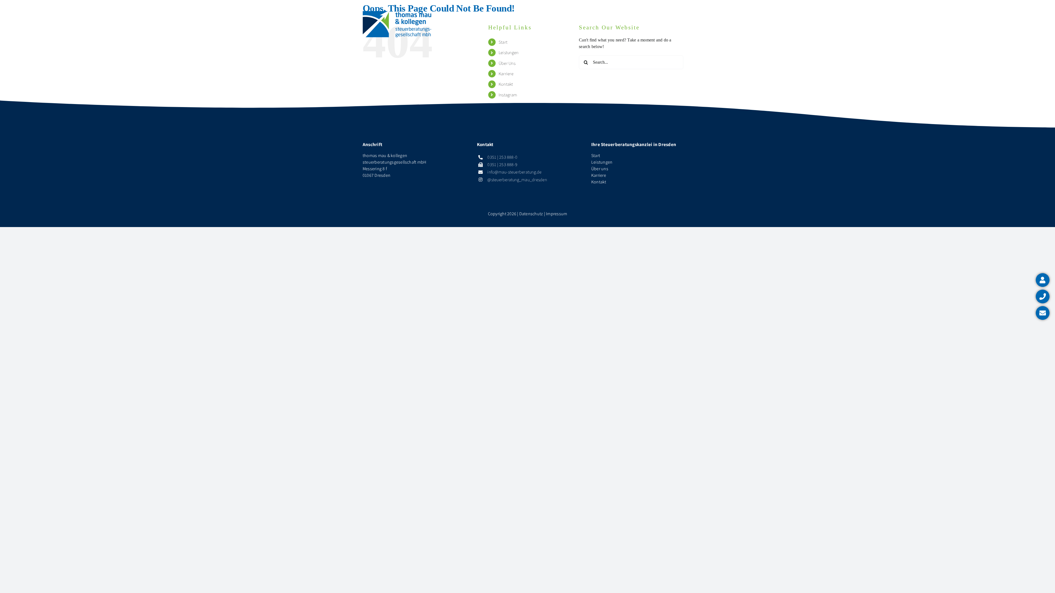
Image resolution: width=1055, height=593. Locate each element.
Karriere (506, 74)
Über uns (599, 169)
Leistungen (508, 52)
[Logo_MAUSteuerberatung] (397, 13)
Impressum (556, 214)
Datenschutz (531, 214)
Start (595, 155)
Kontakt (506, 84)
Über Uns (507, 63)
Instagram (508, 95)
